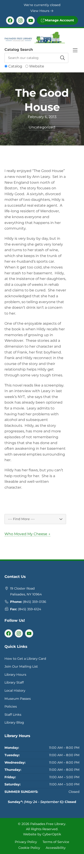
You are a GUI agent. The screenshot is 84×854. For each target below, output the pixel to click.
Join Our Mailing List (21, 666)
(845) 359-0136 (34, 602)
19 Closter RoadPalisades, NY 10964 (26, 591)
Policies (10, 706)
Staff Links (12, 715)
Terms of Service (56, 842)
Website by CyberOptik (42, 834)
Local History (14, 691)
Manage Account (59, 20)
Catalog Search (18, 49)
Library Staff (14, 682)
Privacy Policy (26, 842)
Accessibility (56, 848)
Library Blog (14, 722)
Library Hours (15, 675)
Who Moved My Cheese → (27, 534)
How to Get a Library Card (25, 659)
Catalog (15, 66)
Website (36, 66)
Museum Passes (17, 699)
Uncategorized (42, 127)
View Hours (40, 11)
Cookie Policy (29, 848)
